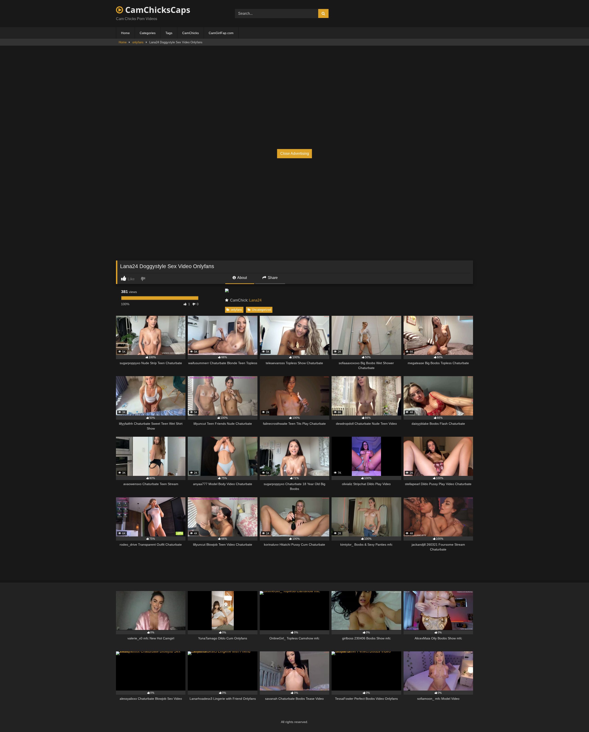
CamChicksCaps (156, 9)
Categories (148, 33)
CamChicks (190, 33)
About (242, 278)
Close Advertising (294, 153)
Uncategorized (261, 309)
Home (125, 33)
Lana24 (255, 300)
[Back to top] (575, 718)
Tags (168, 33)
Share (272, 278)
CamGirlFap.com (221, 33)
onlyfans (138, 42)
